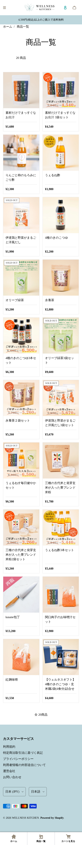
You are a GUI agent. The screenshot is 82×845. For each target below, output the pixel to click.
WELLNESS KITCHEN (25, 817)
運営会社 (9, 771)
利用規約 (9, 746)
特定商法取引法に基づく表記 (23, 752)
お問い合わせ (12, 777)
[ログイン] (65, 7)
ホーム (7, 26)
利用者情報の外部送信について (24, 765)
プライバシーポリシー (18, 758)
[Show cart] (74, 7)
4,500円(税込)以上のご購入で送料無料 (41, 19)
